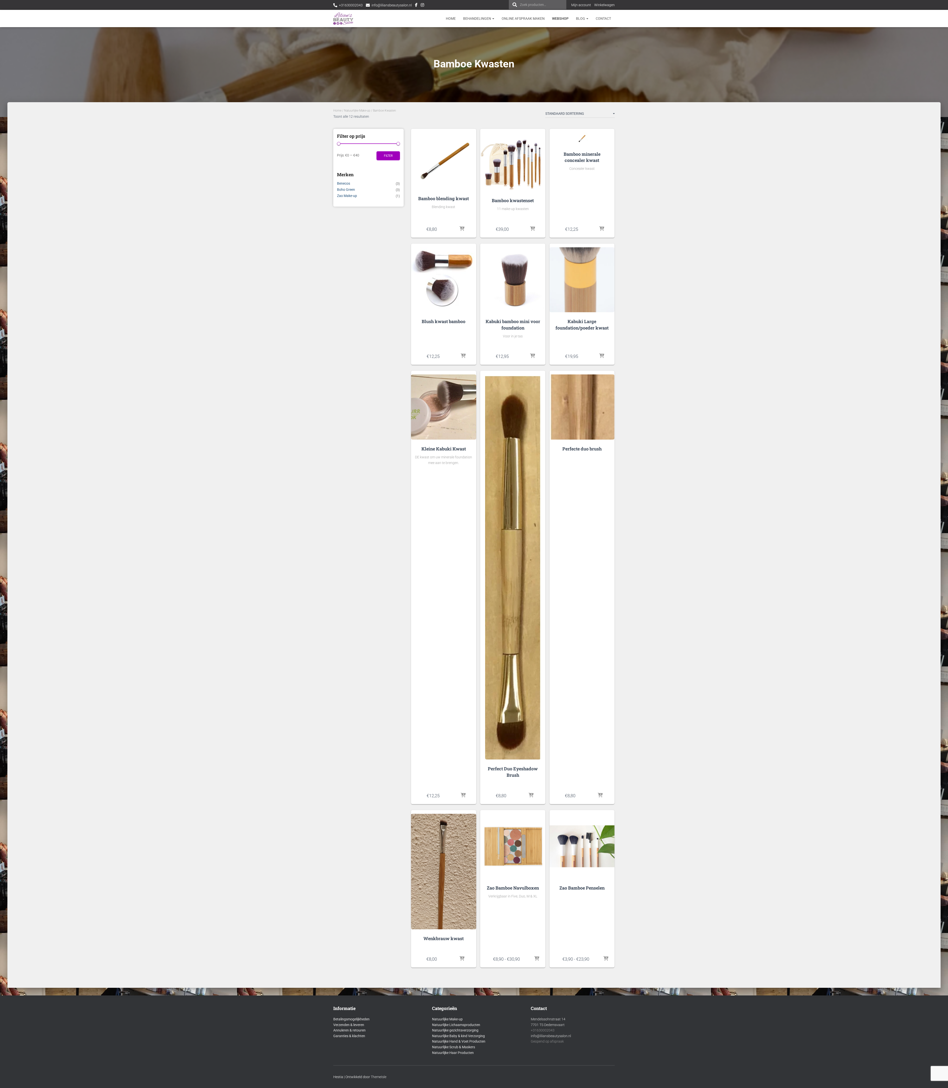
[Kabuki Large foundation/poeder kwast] (582, 279)
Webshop (560, 18)
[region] (884, 1052)
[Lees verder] (600, 795)
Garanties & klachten (349, 1036)
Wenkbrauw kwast (443, 938)
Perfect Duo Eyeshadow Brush (513, 772)
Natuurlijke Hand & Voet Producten (458, 1041)
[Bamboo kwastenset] (512, 162)
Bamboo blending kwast (443, 198)
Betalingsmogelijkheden (351, 1019)
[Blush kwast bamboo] (443, 279)
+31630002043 (351, 5)
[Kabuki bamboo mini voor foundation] (512, 279)
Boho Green (346, 190)
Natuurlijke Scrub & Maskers (453, 1047)
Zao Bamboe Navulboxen (513, 888)
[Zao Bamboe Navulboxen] (512, 846)
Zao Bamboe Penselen (582, 888)
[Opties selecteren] (536, 958)
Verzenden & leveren (348, 1025)
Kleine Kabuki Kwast (443, 449)
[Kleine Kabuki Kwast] (443, 406)
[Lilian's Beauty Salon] (343, 18)
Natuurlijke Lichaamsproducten (456, 1025)
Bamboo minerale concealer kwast (582, 157)
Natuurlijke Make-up (357, 110)
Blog (581, 18)
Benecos (343, 183)
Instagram (422, 5)
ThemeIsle (378, 1077)
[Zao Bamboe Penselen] (582, 846)
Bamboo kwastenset (513, 200)
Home (451, 18)
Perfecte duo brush (582, 449)
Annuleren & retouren (349, 1030)
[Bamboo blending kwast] (443, 161)
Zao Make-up (347, 196)
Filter (388, 155)
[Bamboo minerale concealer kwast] (582, 139)
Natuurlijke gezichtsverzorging (455, 1030)
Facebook (416, 5)
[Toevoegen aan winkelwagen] (462, 229)
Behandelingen (477, 18)
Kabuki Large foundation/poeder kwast (582, 324)
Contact (603, 18)
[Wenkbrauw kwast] (443, 871)
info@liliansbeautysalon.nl (392, 5)
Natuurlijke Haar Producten (453, 1053)
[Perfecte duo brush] (582, 406)
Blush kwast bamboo (443, 321)
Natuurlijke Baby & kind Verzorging (458, 1036)
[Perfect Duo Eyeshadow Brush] (513, 566)
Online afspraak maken (523, 18)
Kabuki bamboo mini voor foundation (513, 324)
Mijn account (581, 5)
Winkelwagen (604, 5)
